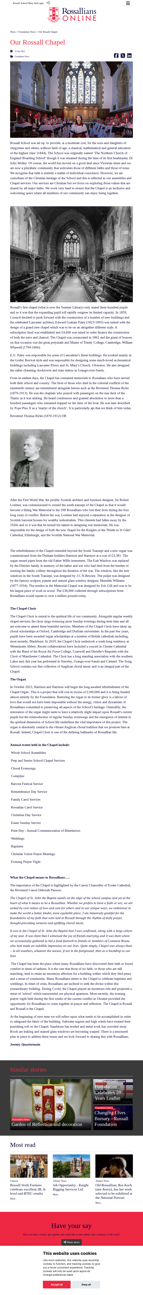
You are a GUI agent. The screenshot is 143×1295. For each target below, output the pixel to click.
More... (13, 1198)
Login (41, 3)
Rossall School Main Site (25, 3)
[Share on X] (123, 56)
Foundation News (27, 31)
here (70, 1274)
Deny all (86, 1284)
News (13, 31)
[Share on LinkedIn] (129, 56)
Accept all (57, 1284)
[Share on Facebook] (116, 56)
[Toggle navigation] (128, 3)
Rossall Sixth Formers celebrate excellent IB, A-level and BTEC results (28, 1189)
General (14, 1180)
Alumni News (59, 1180)
